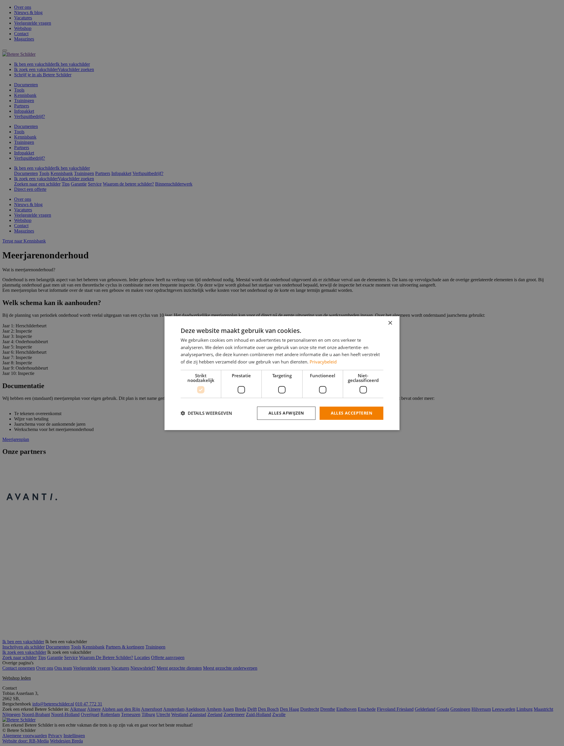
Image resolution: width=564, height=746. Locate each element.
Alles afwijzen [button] (286, 413)
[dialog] (282, 373)
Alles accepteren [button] (351, 413)
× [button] (390, 323)
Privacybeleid (323, 362)
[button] (206, 413)
